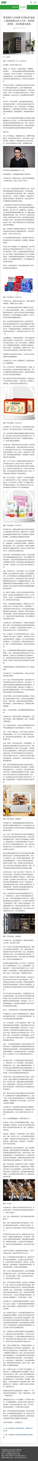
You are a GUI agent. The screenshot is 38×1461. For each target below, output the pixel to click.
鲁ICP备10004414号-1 (21, 1457)
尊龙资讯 (15, 7)
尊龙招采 (23, 7)
